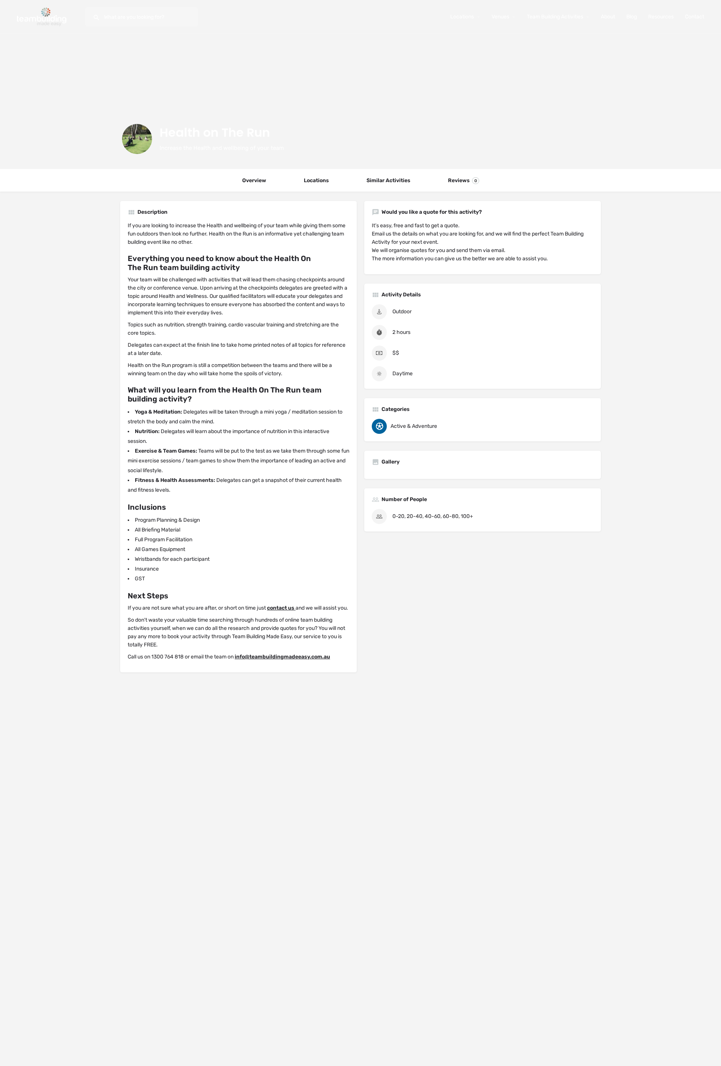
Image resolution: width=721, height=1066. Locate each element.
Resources (661, 17)
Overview (254, 180)
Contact (694, 17)
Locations (462, 17)
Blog (631, 17)
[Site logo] (42, 16)
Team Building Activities (555, 17)
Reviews (462, 180)
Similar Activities (388, 180)
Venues (500, 17)
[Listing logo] (137, 139)
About (608, 17)
